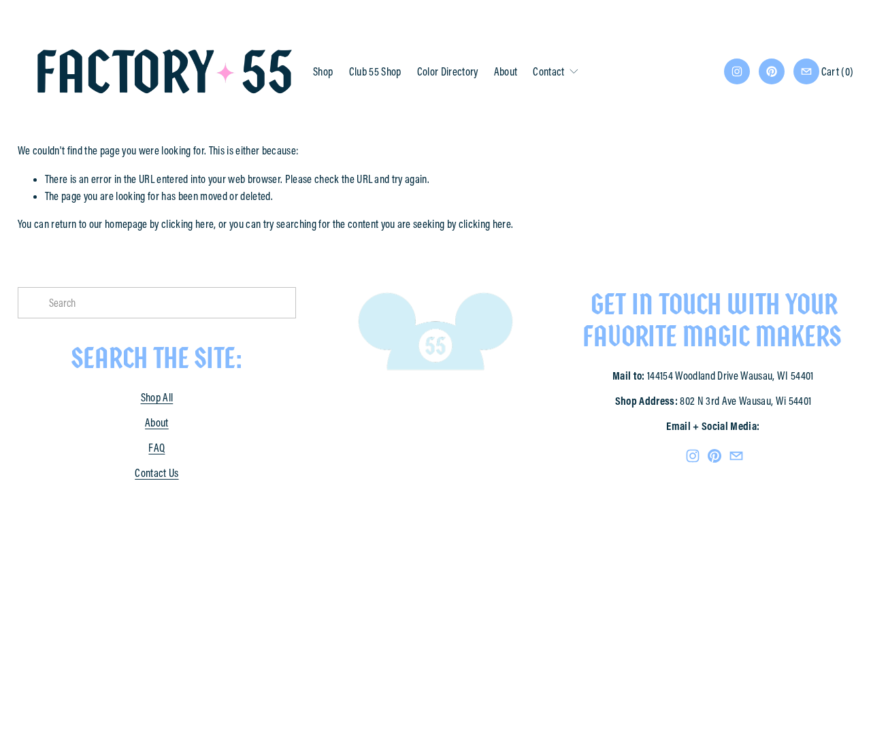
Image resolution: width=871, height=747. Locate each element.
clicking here (187, 224)
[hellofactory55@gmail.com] (806, 71)
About (506, 71)
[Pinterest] (772, 71)
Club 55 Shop (375, 71)
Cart (837, 71)
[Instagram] (737, 71)
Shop (323, 71)
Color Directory (447, 71)
